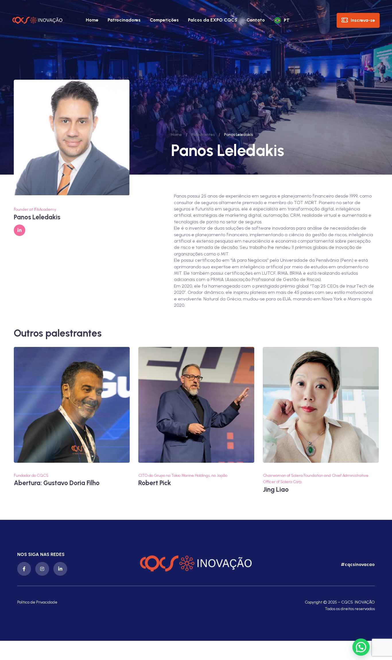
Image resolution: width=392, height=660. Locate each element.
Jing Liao (276, 489)
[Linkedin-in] (60, 569)
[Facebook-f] (24, 569)
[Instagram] (42, 569)
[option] (71, 417)
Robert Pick (154, 483)
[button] (357, 564)
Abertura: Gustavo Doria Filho (57, 483)
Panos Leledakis (37, 217)
